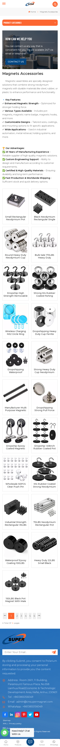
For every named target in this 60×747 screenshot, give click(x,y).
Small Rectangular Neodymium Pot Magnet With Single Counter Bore (15, 218)
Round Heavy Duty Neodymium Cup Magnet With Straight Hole (16, 256)
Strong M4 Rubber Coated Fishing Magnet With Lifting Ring (44, 294)
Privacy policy (15, 723)
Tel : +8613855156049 (20, 696)
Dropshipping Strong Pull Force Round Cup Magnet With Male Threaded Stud (44, 409)
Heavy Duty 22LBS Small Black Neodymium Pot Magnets (44, 562)
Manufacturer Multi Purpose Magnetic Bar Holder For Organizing (15, 409)
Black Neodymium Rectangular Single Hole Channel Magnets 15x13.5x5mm (44, 218)
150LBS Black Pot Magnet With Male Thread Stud (15, 600)
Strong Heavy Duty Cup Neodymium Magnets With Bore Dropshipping (44, 371)
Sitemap (6, 720)
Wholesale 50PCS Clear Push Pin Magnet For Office (15, 485)
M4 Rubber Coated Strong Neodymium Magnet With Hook (44, 485)
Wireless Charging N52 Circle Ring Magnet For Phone (15, 332)
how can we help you (18, 39)
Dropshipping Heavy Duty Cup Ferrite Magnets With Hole (44, 332)
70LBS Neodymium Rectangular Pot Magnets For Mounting (44, 523)
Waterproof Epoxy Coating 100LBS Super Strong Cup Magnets (15, 562)
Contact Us (16, 61)
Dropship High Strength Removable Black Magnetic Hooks (16, 294)
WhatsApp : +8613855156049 (25, 706)
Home (33, 12)
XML (5, 723)
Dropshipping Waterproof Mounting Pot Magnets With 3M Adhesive (16, 371)
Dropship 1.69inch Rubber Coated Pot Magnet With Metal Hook (44, 447)
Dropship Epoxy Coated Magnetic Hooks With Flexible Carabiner (15, 447)
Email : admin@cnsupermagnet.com (30, 701)
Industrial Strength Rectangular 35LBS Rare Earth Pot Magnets (15, 523)
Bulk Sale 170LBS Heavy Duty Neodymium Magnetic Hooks (44, 256)
